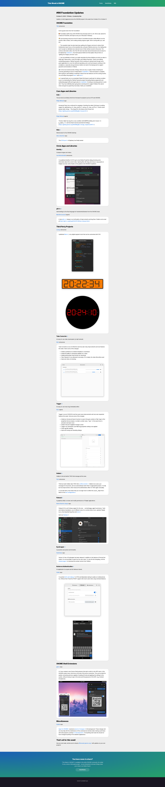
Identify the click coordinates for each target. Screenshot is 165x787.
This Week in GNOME (56, 3)
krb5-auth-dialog (69, 577)
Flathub (65, 515)
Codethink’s (85, 71)
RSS (115, 3)
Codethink (83, 82)
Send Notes (108, 3)
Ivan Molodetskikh (61, 155)
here (74, 75)
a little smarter (84, 484)
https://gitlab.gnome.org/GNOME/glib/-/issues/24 (72, 111)
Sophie (58, 724)
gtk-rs (63, 219)
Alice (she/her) (60, 135)
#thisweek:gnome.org (85, 743)
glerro (58, 666)
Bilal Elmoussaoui (61, 214)
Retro (65, 234)
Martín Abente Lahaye (62, 503)
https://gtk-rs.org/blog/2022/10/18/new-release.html (74, 221)
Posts (101, 3)
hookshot (69, 52)
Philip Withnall (60, 100)
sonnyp (58, 229)
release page (62, 561)
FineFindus (59, 553)
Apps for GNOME (63, 729)
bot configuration (70, 492)
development (79, 732)
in (73, 732)
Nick (57, 342)
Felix (57, 479)
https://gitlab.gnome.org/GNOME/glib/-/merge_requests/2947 (76, 124)
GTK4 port (64, 140)
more (78, 512)
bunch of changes (79, 729)
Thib (57, 26)
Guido (58, 572)
